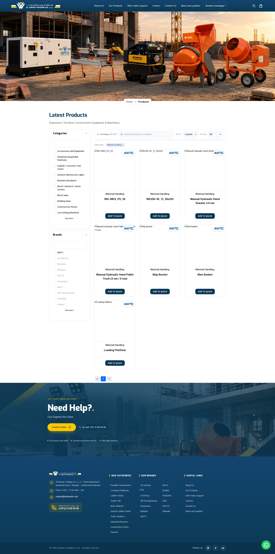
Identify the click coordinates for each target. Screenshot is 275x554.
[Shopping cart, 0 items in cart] (261, 6)
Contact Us (170, 5)
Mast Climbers (117, 506)
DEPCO (166, 506)
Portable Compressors (120, 485)
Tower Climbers (117, 516)
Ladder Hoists (116, 495)
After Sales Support (137, 5)
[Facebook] (215, 548)
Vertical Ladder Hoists (120, 511)
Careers (156, 5)
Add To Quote (115, 216)
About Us (99, 5)
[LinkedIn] (223, 548)
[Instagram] (208, 548)
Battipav (144, 511)
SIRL (165, 501)
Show (203, 134)
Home (129, 102)
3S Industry (145, 485)
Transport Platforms (119, 490)
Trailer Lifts (115, 501)
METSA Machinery (148, 501)
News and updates (190, 5)
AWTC (143, 516)
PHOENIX (167, 495)
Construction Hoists (119, 527)
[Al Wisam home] (65, 473)
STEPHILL (145, 495)
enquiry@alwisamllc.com (67, 496)
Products (143, 102)
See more (69, 218)
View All (114, 532)
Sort (179, 134)
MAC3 (165, 485)
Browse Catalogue (216, 6)
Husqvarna (145, 506)
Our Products (115, 5)
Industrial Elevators (119, 522)
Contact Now (59, 427)
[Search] (254, 6)
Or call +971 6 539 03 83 (94, 427)
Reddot (166, 490)
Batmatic (166, 511)
